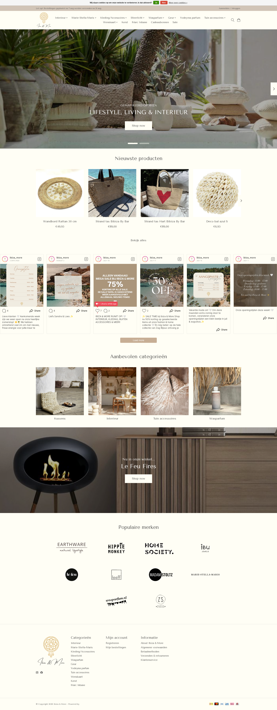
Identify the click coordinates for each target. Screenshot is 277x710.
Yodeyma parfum (190, 17)
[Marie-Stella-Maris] (205, 575)
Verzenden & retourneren (155, 655)
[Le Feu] (72, 575)
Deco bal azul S (217, 221)
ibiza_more (16, 257)
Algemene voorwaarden (154, 647)
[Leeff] (116, 575)
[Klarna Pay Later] (232, 704)
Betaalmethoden (150, 651)
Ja (156, 3)
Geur (73, 664)
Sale (175, 22)
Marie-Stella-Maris (82, 647)
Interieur (112, 418)
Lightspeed (85, 704)
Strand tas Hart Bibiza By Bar (164, 221)
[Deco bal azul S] (217, 193)
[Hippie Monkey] (116, 548)
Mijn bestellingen (116, 647)
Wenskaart (77, 677)
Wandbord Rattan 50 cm (60, 221)
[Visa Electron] (227, 704)
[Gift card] (237, 704)
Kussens (60, 418)
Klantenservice (149, 660)
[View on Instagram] (39, 259)
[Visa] (222, 704)
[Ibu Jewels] (205, 548)
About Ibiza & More (152, 643)
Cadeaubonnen (160, 22)
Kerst (125, 22)
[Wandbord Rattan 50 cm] (60, 193)
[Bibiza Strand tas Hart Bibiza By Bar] (165, 193)
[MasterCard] (216, 704)
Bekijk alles (138, 240)
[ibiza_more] (5, 259)
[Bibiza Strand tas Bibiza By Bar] (112, 193)
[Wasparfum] (116, 601)
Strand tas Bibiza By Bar (112, 221)
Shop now (138, 125)
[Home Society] (161, 548)
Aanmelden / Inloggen (229, 8)
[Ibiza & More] (44, 20)
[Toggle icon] (232, 20)
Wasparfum (217, 418)
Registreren (112, 643)
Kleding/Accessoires (83, 651)
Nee (164, 3)
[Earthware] (72, 548)
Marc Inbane (139, 22)
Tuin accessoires (164, 418)
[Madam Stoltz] (161, 575)
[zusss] (161, 601)
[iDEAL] (211, 704)
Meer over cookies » (178, 3)
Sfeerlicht (76, 655)
